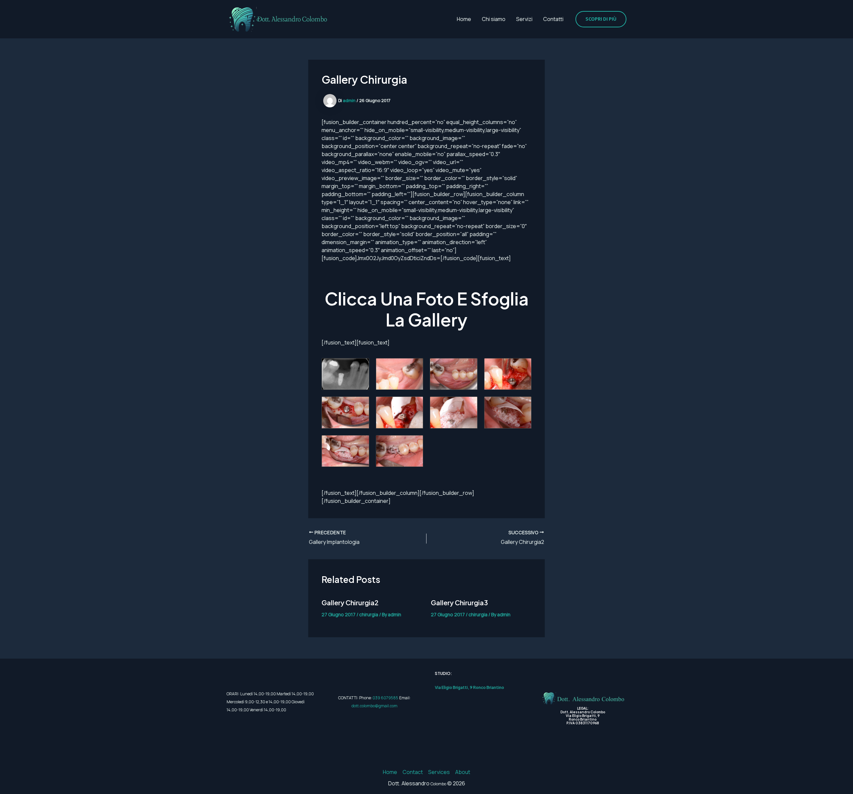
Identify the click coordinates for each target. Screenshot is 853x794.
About (462, 772)
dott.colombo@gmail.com (375, 706)
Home (464, 19)
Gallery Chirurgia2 (350, 602)
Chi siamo (493, 19)
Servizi (524, 19)
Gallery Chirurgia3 (459, 602)
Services (439, 772)
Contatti (553, 19)
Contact (413, 772)
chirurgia (368, 614)
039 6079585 (385, 698)
